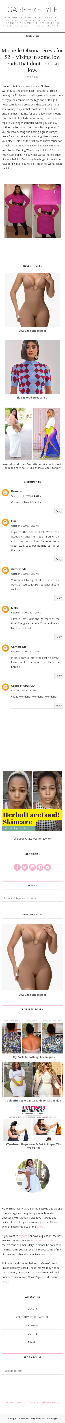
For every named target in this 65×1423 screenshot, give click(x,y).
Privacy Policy (50, 1402)
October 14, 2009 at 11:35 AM (26, 651)
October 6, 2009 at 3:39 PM (25, 525)
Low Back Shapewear (32, 994)
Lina (14, 521)
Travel (32, 1342)
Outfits (32, 1333)
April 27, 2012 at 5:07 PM (23, 690)
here (49, 1254)
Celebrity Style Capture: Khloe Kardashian (34, 1100)
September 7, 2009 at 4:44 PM (26, 496)
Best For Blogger (50, 1418)
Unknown (17, 491)
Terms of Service (27, 1402)
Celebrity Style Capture (32, 1317)
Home (10, 1402)
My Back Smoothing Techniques (34, 1057)
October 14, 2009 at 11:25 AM (26, 612)
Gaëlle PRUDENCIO (23, 685)
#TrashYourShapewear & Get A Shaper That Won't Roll (33, 1145)
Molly (14, 608)
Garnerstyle (32, 9)
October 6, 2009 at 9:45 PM (25, 573)
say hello (24, 1236)
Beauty (32, 1308)
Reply (59, 511)
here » (5, 1281)
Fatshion (32, 1325)
